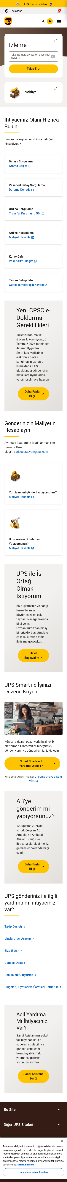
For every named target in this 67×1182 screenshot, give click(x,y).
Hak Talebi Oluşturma (18, 975)
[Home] (8, 21)
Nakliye (31, 91)
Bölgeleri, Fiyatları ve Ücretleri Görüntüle (31, 987)
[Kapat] (62, 1141)
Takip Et (32, 68)
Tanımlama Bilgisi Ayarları (33, 1172)
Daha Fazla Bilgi (32, 394)
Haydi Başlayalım (31, 655)
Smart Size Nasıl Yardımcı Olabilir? (31, 764)
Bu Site (10, 1109)
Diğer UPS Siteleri (18, 1124)
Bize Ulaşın (11, 950)
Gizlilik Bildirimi (25, 1164)
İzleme (18, 45)
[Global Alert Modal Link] (50, 4)
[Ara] (43, 21)
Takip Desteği (13, 926)
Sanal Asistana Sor (33, 1076)
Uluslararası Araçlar (17, 938)
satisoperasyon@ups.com (31, 452)
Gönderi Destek (14, 963)
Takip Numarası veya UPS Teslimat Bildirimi (30, 56)
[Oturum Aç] (50, 21)
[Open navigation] (59, 21)
